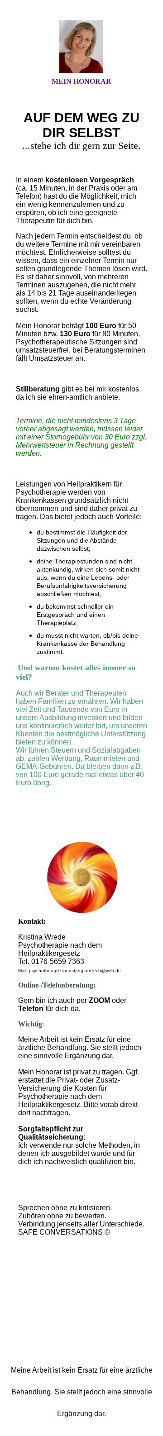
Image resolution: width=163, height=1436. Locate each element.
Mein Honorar (81, 81)
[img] (81, 46)
